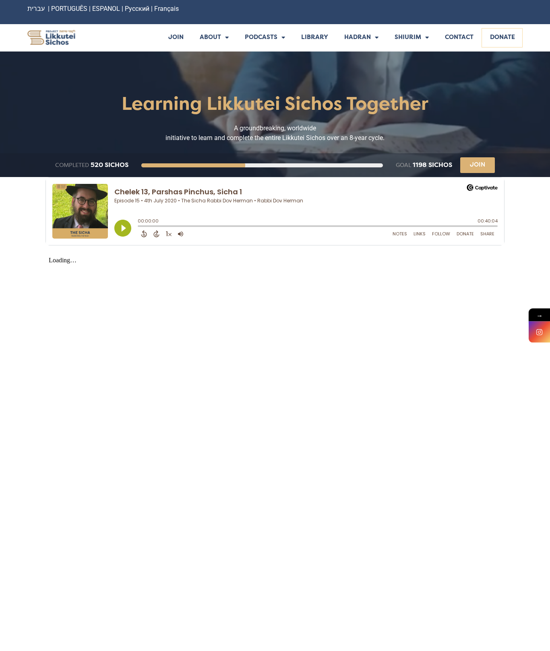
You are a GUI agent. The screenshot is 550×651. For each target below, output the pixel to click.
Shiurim (408, 38)
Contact (459, 38)
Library (314, 38)
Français (166, 8)
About (210, 38)
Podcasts (261, 38)
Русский (138, 8)
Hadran (357, 38)
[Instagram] (539, 332)
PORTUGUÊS (69, 8)
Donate (502, 38)
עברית (36, 8)
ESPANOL (106, 8)
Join (176, 38)
